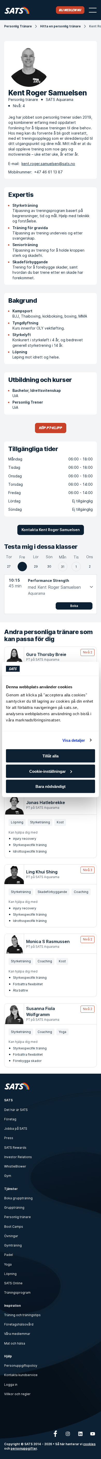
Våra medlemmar (17, 1334)
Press (8, 1138)
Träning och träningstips (22, 1315)
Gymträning (13, 1245)
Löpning (10, 1274)
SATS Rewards (15, 1148)
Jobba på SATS (15, 1128)
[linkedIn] (80, 1434)
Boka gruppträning (18, 1198)
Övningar (11, 1236)
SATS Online (13, 1283)
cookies (89, 1444)
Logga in (10, 1385)
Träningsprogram (17, 1292)
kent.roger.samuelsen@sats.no (48, 163)
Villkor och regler (17, 1394)
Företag (10, 1119)
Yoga (8, 1264)
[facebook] (55, 1434)
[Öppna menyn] (93, 10)
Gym (7, 1176)
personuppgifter (24, 1448)
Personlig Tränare (18, 26)
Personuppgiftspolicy (20, 1365)
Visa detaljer (73, 740)
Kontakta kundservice (21, 1375)
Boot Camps (13, 1227)
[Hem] (17, 10)
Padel (8, 1255)
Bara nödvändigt (50, 786)
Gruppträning (14, 1207)
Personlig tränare (17, 1217)
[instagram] (68, 1434)
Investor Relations (18, 1157)
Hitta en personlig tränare (60, 26)
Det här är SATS (16, 1110)
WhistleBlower (15, 1166)
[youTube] (93, 1434)
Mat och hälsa (14, 1343)
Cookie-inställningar (47, 771)
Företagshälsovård (18, 1324)
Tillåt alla (50, 756)
